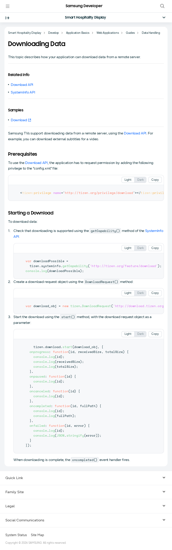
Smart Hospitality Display (85, 17)
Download (19, 120)
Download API (22, 85)
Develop (53, 33)
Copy (155, 180)
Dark (140, 180)
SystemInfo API (23, 92)
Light (128, 180)
